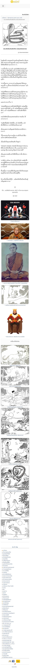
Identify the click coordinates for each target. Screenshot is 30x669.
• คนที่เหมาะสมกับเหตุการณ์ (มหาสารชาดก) (15, 305)
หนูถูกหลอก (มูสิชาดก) (15, 365)
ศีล (3, 589)
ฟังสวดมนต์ (6, 598)
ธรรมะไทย (14, 667)
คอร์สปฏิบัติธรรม (7, 599)
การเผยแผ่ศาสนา (7, 569)
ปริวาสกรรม (6, 596)
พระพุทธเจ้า (6, 628)
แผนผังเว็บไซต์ (6, 554)
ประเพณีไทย (6, 571)
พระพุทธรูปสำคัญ (7, 647)
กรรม (4, 587)
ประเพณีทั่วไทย (6, 627)
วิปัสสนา (5, 594)
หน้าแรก (4, 18)
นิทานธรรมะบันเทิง (7, 579)
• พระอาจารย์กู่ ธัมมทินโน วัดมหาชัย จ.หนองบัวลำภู (15, 283)
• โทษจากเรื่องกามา (15, 221)
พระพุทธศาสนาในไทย (8, 649)
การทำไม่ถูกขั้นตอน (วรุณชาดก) (15, 407)
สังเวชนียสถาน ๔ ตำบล (8, 643)
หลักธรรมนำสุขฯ (7, 620)
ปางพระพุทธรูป (6, 645)
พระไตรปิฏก (6, 603)
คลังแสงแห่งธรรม (7, 616)
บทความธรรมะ (6, 582)
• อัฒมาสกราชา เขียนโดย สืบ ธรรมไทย (15, 336)
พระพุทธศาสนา (6, 601)
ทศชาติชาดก (6, 633)
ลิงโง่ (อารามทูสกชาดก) (15, 386)
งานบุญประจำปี (6, 625)
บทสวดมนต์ (6, 618)
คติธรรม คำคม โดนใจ (8, 586)
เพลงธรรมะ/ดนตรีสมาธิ (8, 613)
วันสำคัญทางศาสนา (7, 657)
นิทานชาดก (5, 635)
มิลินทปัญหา (6, 608)
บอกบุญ (5, 572)
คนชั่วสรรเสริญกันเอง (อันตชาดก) (15, 435)
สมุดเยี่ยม (5, 559)
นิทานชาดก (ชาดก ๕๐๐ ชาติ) (15, 18)
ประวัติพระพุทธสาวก (8, 632)
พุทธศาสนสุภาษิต (7, 640)
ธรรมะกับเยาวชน (7, 577)
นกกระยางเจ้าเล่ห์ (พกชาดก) (15, 539)
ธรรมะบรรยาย (6, 581)
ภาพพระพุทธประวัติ (7, 630)
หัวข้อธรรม (5, 604)
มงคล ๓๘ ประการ (7, 638)
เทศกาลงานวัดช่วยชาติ (8, 567)
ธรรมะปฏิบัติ (6, 615)
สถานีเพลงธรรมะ (7, 611)
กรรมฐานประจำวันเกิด (8, 621)
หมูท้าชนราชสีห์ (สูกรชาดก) (15, 491)
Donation (5, 565)
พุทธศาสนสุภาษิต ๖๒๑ (8, 642)
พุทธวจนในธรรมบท (7, 637)
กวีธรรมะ (5, 584)
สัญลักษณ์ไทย (6, 562)
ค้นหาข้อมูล (5, 555)
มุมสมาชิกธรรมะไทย (7, 564)
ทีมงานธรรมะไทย (7, 552)
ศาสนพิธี (5, 654)
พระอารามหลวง (7, 652)
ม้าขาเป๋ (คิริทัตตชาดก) (15, 518)
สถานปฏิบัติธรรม (7, 574)
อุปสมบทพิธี (6, 655)
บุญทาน (5, 591)
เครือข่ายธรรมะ (6, 560)
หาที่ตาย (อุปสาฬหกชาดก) (15, 464)
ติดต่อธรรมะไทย (7, 557)
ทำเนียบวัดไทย (6, 650)
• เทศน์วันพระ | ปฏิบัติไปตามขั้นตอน (15, 240)
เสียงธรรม (5, 610)
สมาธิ (4, 593)
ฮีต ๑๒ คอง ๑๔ (7, 623)
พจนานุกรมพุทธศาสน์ (8, 606)
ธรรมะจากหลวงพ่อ (7, 576)
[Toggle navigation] (3, 6)
